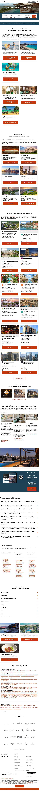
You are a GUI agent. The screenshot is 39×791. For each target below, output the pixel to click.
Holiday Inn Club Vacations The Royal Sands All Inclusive (30, 285)
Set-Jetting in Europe (28, 683)
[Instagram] (7, 757)
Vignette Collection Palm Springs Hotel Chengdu (28, 363)
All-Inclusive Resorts (18, 674)
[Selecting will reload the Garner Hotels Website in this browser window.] (32, 737)
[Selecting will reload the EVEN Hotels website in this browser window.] (13, 737)
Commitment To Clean (30, 763)
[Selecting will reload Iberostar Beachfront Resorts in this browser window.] (33, 730)
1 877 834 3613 (13, 774)
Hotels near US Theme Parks (27, 679)
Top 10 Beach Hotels (15, 692)
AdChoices (28, 766)
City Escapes (10, 670)
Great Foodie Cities (4, 670)
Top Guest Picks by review (6, 691)
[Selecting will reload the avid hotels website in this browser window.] (6, 744)
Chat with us (16, 760)
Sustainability (16, 763)
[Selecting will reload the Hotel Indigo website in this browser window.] (6, 730)
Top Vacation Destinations (18, 683)
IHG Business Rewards (30, 760)
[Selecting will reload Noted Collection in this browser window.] (11, 730)
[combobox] (6, 17)
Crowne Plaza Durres (27, 258)
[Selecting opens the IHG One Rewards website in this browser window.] (19, 749)
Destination (5, 15)
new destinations (13, 216)
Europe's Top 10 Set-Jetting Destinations (16, 457)
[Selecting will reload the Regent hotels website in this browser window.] (13, 723)
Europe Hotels (10, 687)
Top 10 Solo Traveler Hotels (25, 695)
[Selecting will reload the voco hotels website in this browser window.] (17, 730)
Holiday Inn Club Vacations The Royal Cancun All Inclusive (10, 285)
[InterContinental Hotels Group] (3, 1)
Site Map (27, 770)
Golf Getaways (22, 671)
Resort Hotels (11, 671)
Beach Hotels (3, 674)
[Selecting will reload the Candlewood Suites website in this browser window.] (32, 744)
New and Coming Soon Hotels (19, 670)
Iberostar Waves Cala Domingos (11, 261)
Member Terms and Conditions (19, 766)
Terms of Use (16, 768)
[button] (37, 2)
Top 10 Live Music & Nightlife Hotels (23, 694)
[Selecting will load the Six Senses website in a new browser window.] (6, 723)
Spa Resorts (16, 671)
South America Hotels (14, 688)
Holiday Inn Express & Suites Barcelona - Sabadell (29, 336)
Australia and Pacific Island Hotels (25, 687)
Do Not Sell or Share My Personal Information (19, 770)
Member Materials (17, 765)
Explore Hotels (28, 756)
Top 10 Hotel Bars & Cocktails (27, 691)
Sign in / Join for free (32, 1)
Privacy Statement (6, 783)
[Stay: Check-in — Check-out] (12, 17)
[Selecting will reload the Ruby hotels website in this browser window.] (22, 730)
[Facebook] (2, 757)
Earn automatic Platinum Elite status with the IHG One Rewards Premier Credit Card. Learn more (19, 23)
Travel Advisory (29, 762)
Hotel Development (29, 757)
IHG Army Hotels (17, 762)
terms (2, 782)
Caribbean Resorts (10, 674)
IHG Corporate (28, 765)
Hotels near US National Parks (16, 679)
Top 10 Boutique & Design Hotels (10, 697)
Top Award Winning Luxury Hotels (10, 684)
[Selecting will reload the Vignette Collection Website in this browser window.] (26, 723)
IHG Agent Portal (17, 759)
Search (34, 16)
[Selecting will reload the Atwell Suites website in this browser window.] (13, 744)
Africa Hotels (29, 688)
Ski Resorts (6, 671)
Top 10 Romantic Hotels (16, 691)
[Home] (2, 711)
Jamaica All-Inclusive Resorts (14, 676)
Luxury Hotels (10, 683)
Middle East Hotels (22, 688)
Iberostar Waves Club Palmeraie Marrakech (30, 235)
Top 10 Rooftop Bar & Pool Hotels (24, 696)
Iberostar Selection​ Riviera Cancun (29, 312)
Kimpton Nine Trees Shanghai (10, 231)
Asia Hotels (16, 687)
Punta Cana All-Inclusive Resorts (27, 676)
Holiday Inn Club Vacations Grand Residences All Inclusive (10, 309)
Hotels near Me (4, 683)
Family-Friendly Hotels (5, 679)
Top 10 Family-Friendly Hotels (26, 692)
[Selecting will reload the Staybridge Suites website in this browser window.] (19, 744)
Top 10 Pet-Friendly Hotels (14, 695)
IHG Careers (16, 756)
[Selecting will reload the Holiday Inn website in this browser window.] (26, 737)
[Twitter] (5, 757)
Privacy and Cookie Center (30, 768)
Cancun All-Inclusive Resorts (28, 674)
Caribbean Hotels (4, 687)
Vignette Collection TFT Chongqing (9, 363)
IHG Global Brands (17, 757)
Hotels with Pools (29, 670)
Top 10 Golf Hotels (11, 694)
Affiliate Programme (29, 759)
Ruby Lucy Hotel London (9, 338)
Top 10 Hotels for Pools (12, 696)
